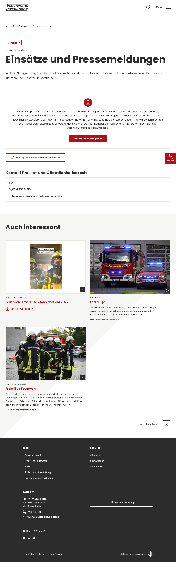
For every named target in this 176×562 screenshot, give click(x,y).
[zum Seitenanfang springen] (166, 424)
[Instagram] (29, 537)
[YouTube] (33, 537)
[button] (14, 42)
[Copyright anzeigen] (82, 289)
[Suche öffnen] (148, 7)
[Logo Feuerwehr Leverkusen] (150, 554)
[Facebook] (24, 537)
